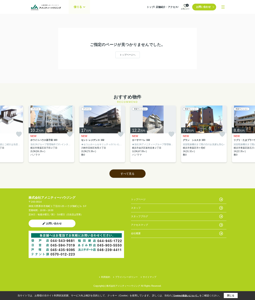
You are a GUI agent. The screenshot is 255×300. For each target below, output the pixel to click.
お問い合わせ (203, 6)
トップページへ (127, 54)
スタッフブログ (139, 216)
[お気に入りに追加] (19, 134)
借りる (78, 6)
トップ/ (151, 7)
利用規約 (105, 277)
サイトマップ (149, 277)
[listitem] (51, 134)
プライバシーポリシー (126, 277)
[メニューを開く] (223, 7)
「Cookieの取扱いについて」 (185, 295)
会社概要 (136, 233)
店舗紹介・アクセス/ (167, 7)
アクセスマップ (139, 224)
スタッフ (136, 207)
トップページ (138, 199)
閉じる (230, 295)
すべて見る (127, 173)
